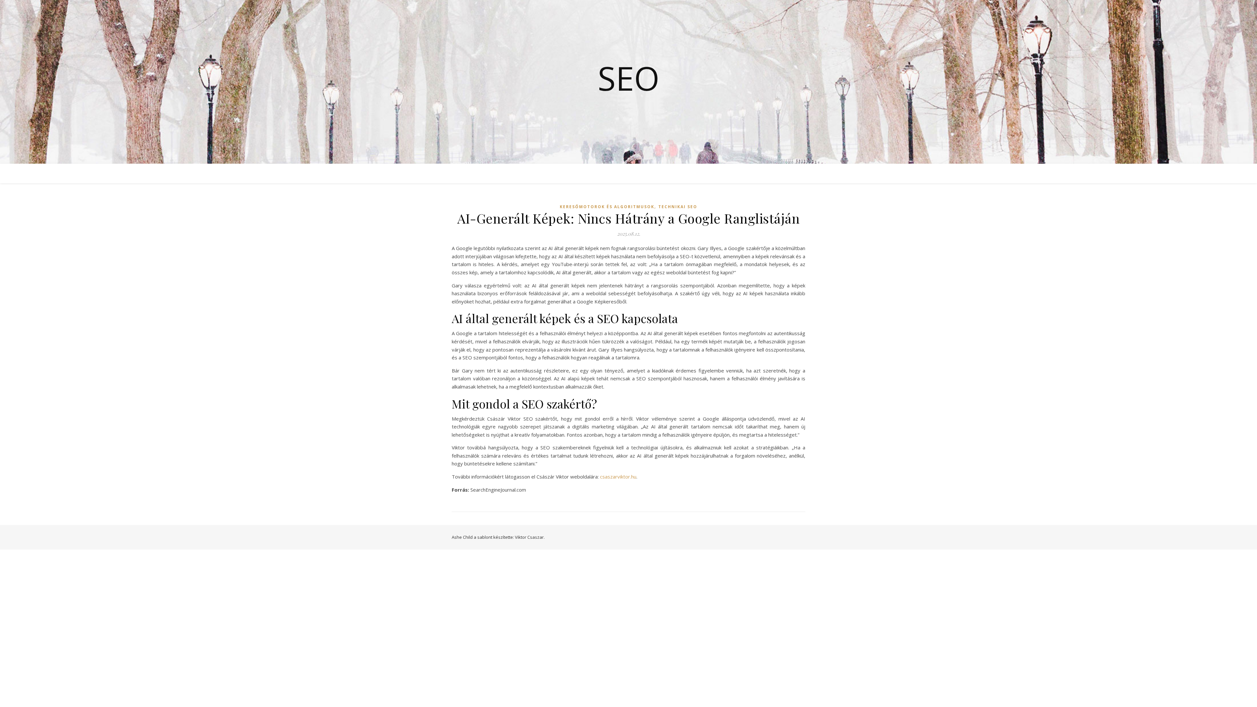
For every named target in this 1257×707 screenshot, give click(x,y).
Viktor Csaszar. (530, 537)
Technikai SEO (677, 206)
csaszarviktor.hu (618, 476)
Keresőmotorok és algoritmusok (607, 206)
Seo (629, 78)
